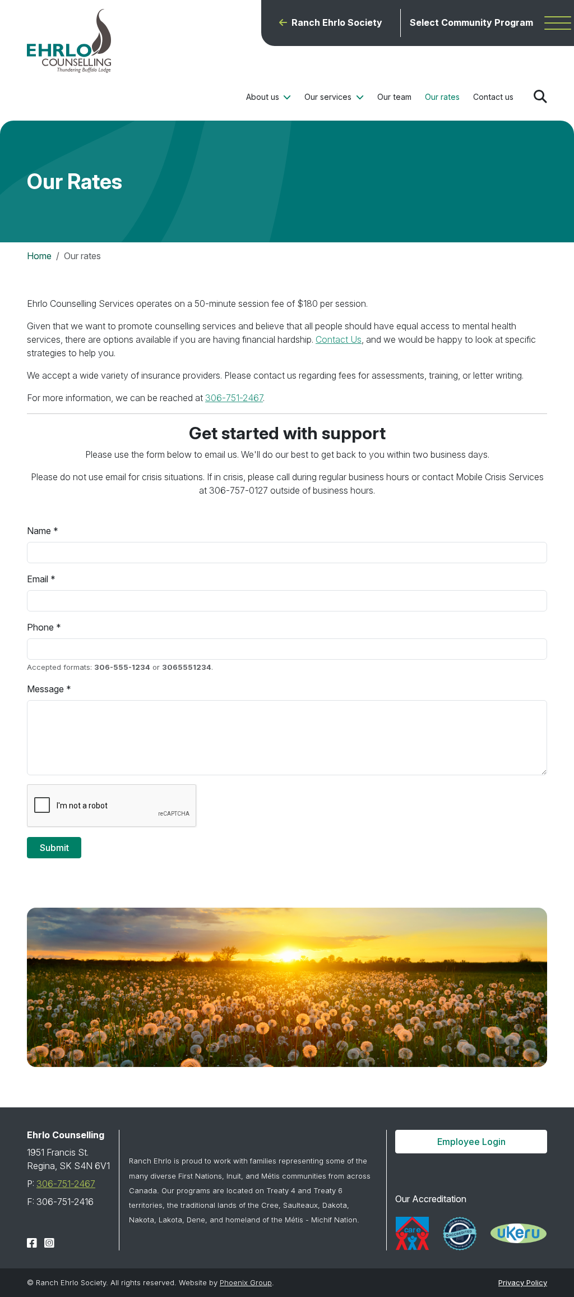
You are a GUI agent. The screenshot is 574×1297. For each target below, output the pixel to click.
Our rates (442, 97)
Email (37, 579)
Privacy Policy (522, 1282)
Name (39, 530)
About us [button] (263, 97)
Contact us (493, 97)
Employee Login (471, 1141)
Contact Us (339, 339)
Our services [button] (329, 97)
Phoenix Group (246, 1282)
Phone (40, 627)
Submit (54, 847)
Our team (394, 97)
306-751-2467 (234, 397)
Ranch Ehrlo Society (336, 22)
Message (45, 689)
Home (39, 255)
